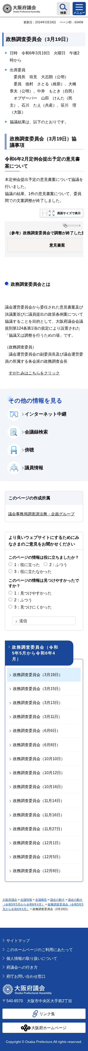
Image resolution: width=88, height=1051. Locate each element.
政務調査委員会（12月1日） (38, 843)
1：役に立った (27, 565)
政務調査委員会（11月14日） (38, 801)
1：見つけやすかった (33, 593)
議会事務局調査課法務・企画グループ (41, 514)
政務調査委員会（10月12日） (39, 773)
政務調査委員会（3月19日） (38, 675)
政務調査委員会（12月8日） (38, 871)
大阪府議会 (9, 900)
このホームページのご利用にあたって (39, 950)
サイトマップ (18, 941)
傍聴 (29, 449)
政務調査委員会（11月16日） (38, 815)
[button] (63, 8)
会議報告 (41, 900)
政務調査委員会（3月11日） (37, 717)
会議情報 (26, 900)
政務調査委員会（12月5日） (38, 857)
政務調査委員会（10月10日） (39, 759)
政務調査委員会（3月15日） (38, 689)
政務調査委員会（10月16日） (39, 787)
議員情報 (34, 467)
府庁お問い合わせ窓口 (25, 976)
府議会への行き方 (22, 967)
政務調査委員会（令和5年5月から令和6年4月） (35, 653)
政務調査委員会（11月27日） (38, 829)
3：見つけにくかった (33, 607)
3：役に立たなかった (33, 571)
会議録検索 (36, 431)
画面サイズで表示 (69, 213)
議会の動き (57, 900)
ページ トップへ (77, 930)
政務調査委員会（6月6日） (36, 731)
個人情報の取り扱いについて (31, 958)
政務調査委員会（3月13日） (38, 703)
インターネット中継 (45, 414)
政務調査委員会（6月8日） (36, 745)
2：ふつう (58, 565)
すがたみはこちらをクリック (34, 373)
